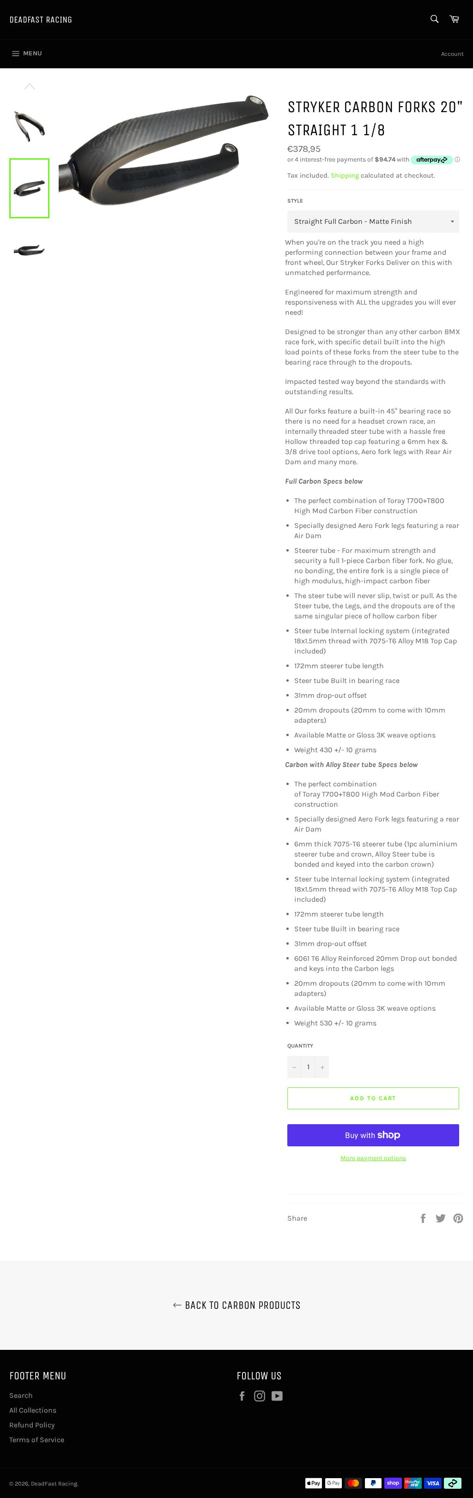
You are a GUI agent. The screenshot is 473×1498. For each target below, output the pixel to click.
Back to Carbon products (241, 1305)
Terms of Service (36, 1439)
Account (452, 53)
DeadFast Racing (40, 19)
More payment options (373, 1158)
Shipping (345, 175)
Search (21, 1395)
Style (295, 201)
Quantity (300, 1046)
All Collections (32, 1410)
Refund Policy (32, 1424)
